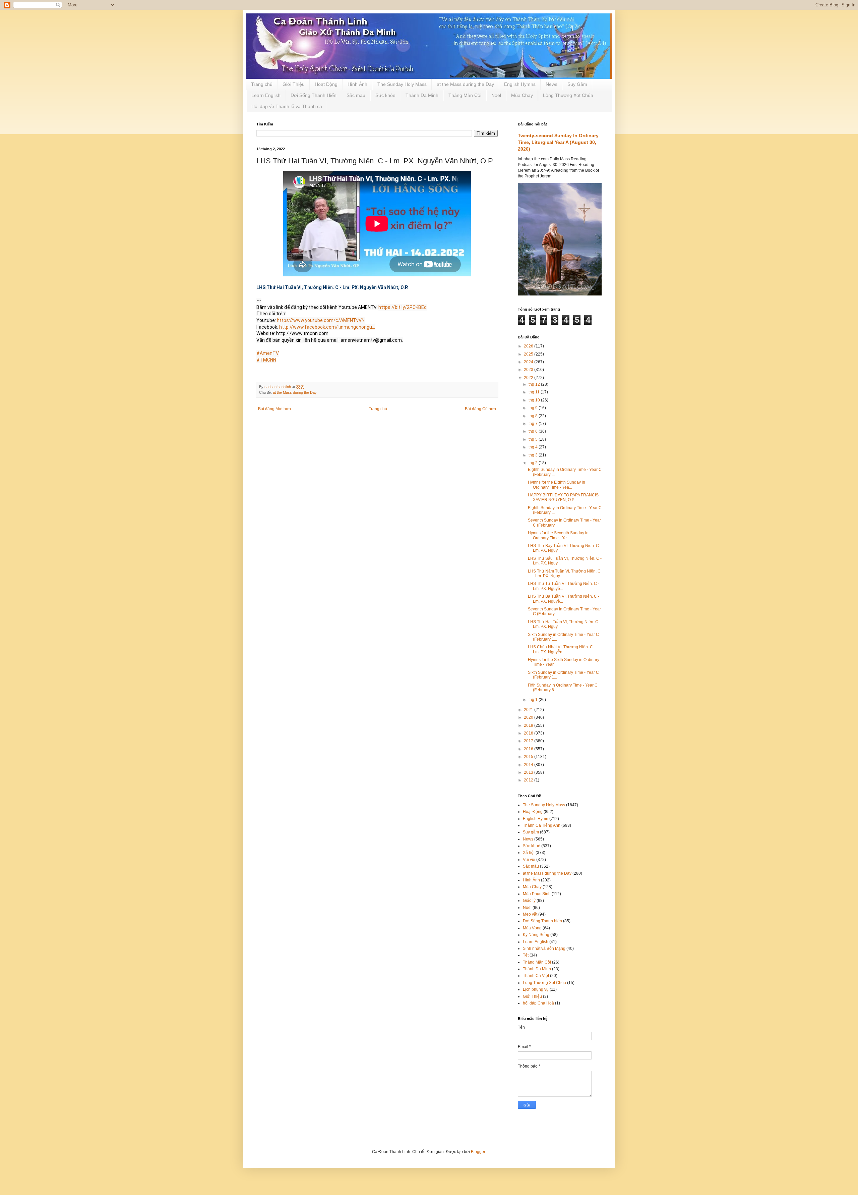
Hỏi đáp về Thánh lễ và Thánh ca (286, 106)
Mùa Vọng (532, 928)
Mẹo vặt (530, 914)
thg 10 (535, 400)
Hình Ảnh (357, 84)
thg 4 (534, 447)
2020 (529, 717)
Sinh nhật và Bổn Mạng (544, 948)
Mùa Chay (522, 95)
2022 (529, 377)
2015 (529, 756)
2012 (529, 780)
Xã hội (529, 852)
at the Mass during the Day (465, 84)
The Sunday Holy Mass (402, 84)
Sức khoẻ (531, 846)
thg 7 (534, 423)
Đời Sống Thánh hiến (542, 921)
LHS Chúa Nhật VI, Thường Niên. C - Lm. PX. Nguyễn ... (561, 649)
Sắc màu (356, 95)
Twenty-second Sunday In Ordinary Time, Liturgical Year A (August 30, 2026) (558, 142)
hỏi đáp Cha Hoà (538, 1003)
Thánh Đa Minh (422, 95)
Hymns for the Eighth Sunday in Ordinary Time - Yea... (556, 484)
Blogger (478, 1151)
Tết (526, 955)
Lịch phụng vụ (536, 989)
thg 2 (534, 462)
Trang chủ (261, 84)
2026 (529, 346)
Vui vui (529, 859)
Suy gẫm (531, 832)
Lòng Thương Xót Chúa (568, 95)
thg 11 (535, 392)
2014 (529, 764)
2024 (529, 362)
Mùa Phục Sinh (537, 893)
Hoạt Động (326, 84)
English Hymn (535, 818)
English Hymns (520, 84)
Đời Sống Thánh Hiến (313, 95)
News (551, 84)
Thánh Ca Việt (536, 975)
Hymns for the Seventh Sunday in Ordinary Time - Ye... (558, 535)
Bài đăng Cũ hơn (480, 408)
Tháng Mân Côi (464, 95)
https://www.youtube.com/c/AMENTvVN (321, 320)
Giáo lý (529, 900)
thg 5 (534, 439)
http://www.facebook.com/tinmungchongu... (327, 327)
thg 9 (534, 407)
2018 (529, 733)
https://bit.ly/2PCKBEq (402, 307)
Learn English (266, 95)
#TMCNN (266, 360)
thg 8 (534, 416)
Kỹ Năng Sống (536, 934)
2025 (529, 354)
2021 (529, 709)
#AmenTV (267, 353)
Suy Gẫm (577, 84)
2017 (529, 741)
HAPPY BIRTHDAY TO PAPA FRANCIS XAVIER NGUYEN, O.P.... (563, 497)
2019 (529, 725)
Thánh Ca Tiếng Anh (541, 825)
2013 (529, 772)
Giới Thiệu (294, 84)
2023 (529, 369)
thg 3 (534, 455)
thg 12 (535, 384)
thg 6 (534, 431)
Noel (496, 95)
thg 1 (534, 699)
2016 (529, 749)
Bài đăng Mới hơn (274, 408)
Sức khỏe (385, 95)
